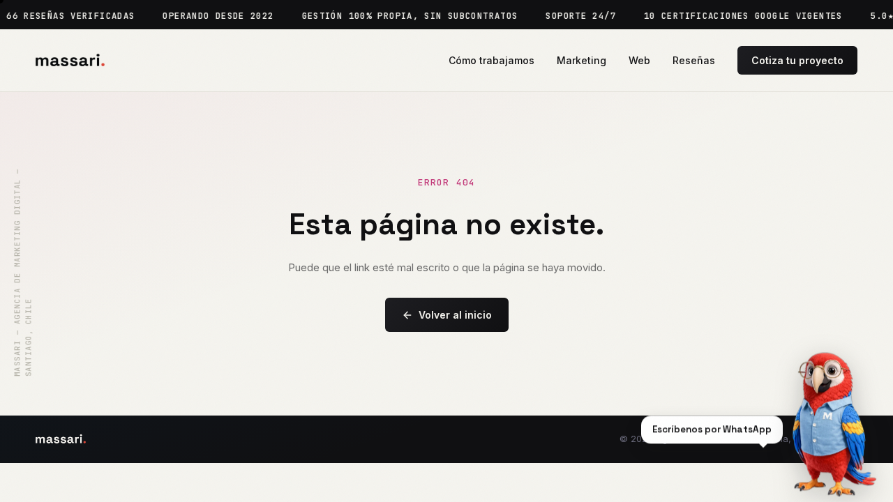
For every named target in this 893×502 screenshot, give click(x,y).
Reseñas (694, 60)
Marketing (581, 60)
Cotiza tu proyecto (797, 60)
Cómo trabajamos (491, 60)
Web (639, 60)
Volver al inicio (455, 315)
